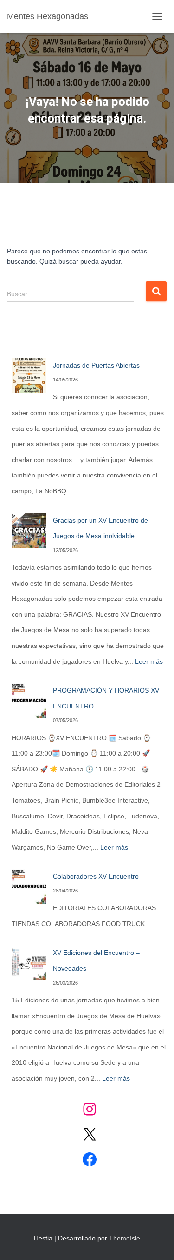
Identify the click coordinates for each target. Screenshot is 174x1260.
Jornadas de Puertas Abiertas (96, 365)
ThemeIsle (124, 1238)
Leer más (149, 661)
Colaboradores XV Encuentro (96, 876)
